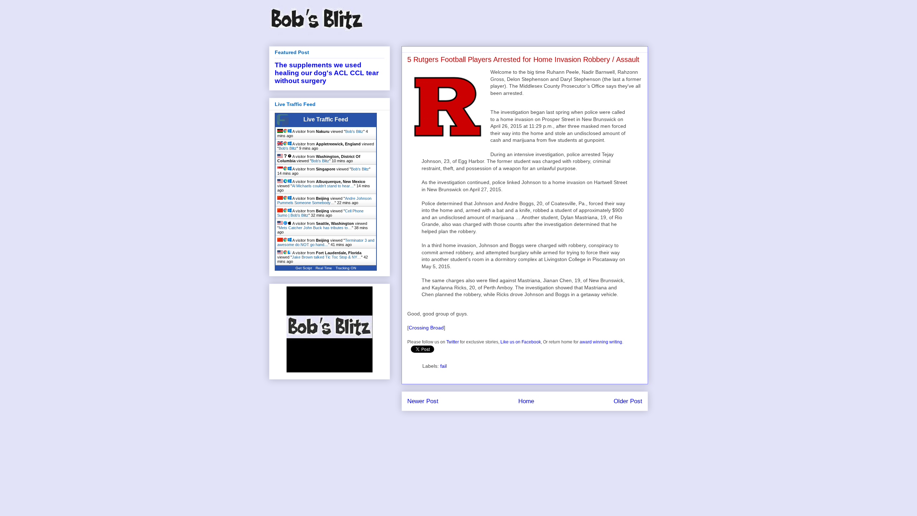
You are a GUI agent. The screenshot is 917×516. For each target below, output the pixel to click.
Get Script (304, 268)
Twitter (452, 341)
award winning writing (601, 341)
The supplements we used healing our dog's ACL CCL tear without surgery (327, 73)
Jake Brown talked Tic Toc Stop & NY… (326, 257)
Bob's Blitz (354, 131)
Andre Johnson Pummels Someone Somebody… (324, 200)
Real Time (324, 268)
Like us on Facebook (520, 341)
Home (526, 401)
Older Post (628, 401)
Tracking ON (346, 268)
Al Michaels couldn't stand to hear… (323, 186)
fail (443, 366)
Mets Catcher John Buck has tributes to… (315, 228)
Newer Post (422, 401)
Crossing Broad (426, 328)
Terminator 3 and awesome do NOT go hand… (325, 242)
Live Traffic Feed (325, 119)
